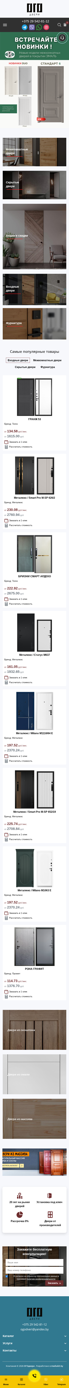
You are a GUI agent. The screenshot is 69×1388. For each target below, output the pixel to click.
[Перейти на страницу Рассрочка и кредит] (34, 80)
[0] (65, 25)
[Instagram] (46, 27)
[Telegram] (24, 27)
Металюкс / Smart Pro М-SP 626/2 (34, 497)
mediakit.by (57, 1365)
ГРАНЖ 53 (34, 419)
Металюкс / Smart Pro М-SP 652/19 (34, 811)
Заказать (53, 1283)
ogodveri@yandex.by (35, 1329)
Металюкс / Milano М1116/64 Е (34, 733)
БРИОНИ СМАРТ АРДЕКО (34, 576)
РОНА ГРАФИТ (34, 969)
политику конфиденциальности (41, 1279)
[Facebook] (39, 27)
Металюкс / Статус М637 (34, 655)
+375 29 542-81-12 (35, 21)
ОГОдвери (29, 1365)
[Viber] (32, 27)
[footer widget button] (34, 1336)
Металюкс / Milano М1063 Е (34, 890)
